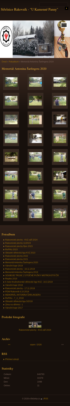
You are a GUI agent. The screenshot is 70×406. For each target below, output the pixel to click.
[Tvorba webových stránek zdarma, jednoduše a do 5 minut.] (41, 399)
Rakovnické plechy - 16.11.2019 (20, 269)
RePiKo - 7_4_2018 (14, 298)
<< (9, 344)
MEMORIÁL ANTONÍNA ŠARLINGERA (23, 295)
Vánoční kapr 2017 (14, 308)
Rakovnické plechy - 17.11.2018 (20, 288)
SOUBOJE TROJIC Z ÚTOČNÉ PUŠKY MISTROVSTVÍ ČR (32, 275)
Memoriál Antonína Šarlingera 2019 (21, 272)
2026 (39, 344)
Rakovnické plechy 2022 (16, 256)
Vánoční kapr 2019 (14, 266)
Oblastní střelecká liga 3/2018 (19, 301)
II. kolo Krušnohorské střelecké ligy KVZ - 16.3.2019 (29, 282)
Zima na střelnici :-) (14, 304)
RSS (46, 398)
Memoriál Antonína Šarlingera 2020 (21, 262)
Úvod (4, 62)
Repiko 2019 (11, 278)
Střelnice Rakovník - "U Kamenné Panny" (29, 9)
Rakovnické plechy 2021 (16, 259)
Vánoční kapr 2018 (14, 285)
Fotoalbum (14, 62)
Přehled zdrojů (12, 359)
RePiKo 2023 (11, 249)
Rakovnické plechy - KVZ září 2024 (21, 240)
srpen (32, 344)
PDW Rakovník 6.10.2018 (17, 291)
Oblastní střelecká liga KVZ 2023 (20, 253)
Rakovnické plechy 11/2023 (18, 243)
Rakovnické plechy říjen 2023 (19, 246)
